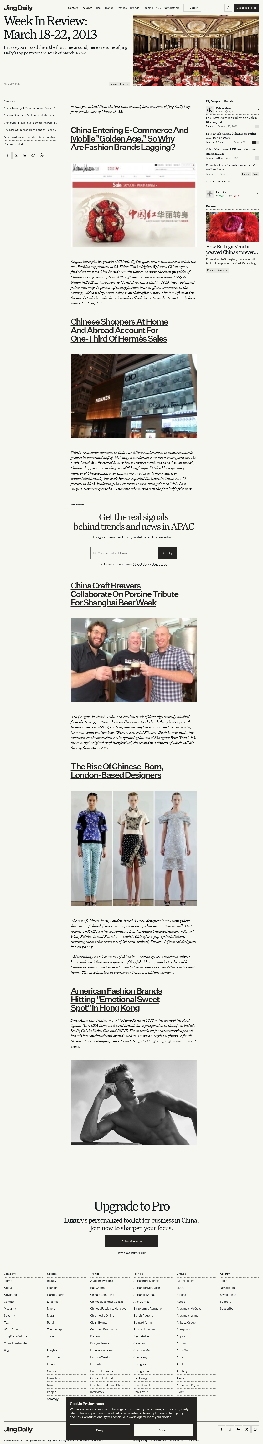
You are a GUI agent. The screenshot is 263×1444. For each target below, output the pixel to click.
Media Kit (10, 1308)
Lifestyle (52, 1301)
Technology (55, 1329)
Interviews (97, 1392)
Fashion (246, 174)
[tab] (229, 101)
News (255, 174)
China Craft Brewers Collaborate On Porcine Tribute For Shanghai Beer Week (124, 594)
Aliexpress (184, 1329)
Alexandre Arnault (145, 1294)
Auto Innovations (101, 1281)
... (257, 126)
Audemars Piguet (188, 1385)
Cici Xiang (140, 1378)
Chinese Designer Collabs (107, 1301)
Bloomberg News (215, 158)
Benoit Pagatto (143, 1315)
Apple (180, 1364)
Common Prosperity (103, 1329)
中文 (7, 1350)
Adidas (181, 1294)
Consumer (54, 1357)
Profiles (122, 8)
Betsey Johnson (144, 1329)
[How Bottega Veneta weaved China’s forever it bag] (232, 227)
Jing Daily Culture (15, 1336)
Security (9, 1315)
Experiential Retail (102, 1350)
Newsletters (172, 8)
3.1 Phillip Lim (185, 1281)
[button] (228, 8)
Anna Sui (182, 1350)
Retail (50, 1322)
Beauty (51, 1281)
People (51, 1392)
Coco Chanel (141, 1385)
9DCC (180, 1288)
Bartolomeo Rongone (147, 1308)
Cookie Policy (158, 1440)
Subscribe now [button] (131, 1241)
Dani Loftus (141, 1392)
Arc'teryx (183, 1371)
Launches (53, 1378)
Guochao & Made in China (107, 1385)
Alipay (181, 1336)
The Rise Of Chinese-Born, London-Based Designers (117, 770)
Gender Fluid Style (102, 1378)
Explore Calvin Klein (216, 181)
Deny (100, 1430)
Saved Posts (228, 1294)
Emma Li (210, 126)
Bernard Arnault (144, 1322)
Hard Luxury (55, 1294)
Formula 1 (96, 1364)
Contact (9, 1301)
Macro (114, 83)
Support (225, 1301)
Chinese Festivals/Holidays (108, 1308)
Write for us (11, 1329)
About (8, 1288)
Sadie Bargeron (215, 144)
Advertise (10, 1294)
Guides (51, 1371)
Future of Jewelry (101, 1371)
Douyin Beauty (100, 1343)
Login (142, 1252)
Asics (180, 1378)
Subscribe (226, 1308)
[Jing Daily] (18, 8)
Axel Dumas (141, 1301)
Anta (180, 1357)
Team (7, 1322)
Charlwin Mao (142, 1350)
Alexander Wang (187, 1315)
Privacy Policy (139, 564)
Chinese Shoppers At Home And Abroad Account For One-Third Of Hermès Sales (119, 330)
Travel (51, 1336)
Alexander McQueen (146, 1288)
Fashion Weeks (100, 1357)
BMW (180, 1392)
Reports (147, 8)
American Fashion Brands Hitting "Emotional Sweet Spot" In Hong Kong (116, 999)
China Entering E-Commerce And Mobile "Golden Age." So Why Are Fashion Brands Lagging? (129, 138)
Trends (109, 8)
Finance (124, 83)
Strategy (222, 270)
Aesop (181, 1301)
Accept (163, 1430)
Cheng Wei (140, 1364)
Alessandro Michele (146, 1281)
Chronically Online (102, 1315)
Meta (50, 1315)
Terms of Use (160, 564)
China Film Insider (15, 1343)
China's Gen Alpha (102, 1294)
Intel (98, 8)
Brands (134, 8)
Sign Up (167, 553)
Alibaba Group (186, 1322)
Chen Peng (140, 1357)
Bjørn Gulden (142, 1336)
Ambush (182, 1343)
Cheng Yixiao (142, 1371)
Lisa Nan (210, 142)
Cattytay (139, 1343)
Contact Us (193, 1440)
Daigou (95, 1336)
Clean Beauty (98, 1322)
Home (8, 1281)
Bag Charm (97, 1288)
